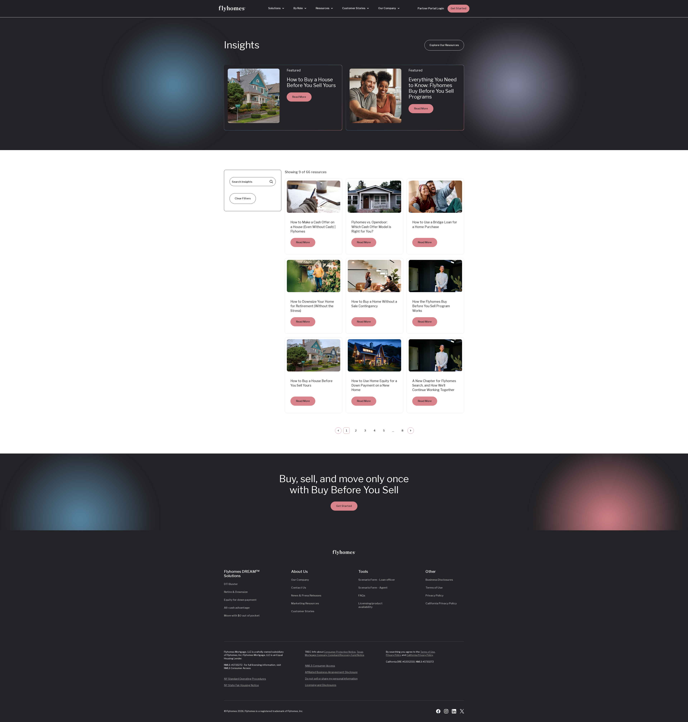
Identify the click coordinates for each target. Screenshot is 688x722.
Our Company (300, 579)
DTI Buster (231, 584)
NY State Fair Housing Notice (241, 685)
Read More (299, 97)
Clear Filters (243, 198)
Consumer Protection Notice (340, 651)
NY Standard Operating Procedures (245, 678)
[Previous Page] (338, 430)
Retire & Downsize (236, 592)
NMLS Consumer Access (320, 665)
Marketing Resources (305, 603)
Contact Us (298, 587)
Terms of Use (434, 587)
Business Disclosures (439, 579)
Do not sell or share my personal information (331, 678)
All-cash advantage (237, 607)
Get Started (458, 8)
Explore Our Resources (444, 45)
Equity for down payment (240, 599)
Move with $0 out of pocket (242, 615)
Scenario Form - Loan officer (376, 579)
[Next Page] (410, 430)
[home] (232, 8)
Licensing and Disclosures (320, 685)
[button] (276, 8)
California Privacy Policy (441, 603)
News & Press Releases (306, 595)
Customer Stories (302, 611)
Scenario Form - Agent (373, 587)
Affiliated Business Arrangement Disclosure (331, 672)
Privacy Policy (434, 595)
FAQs (361, 595)
